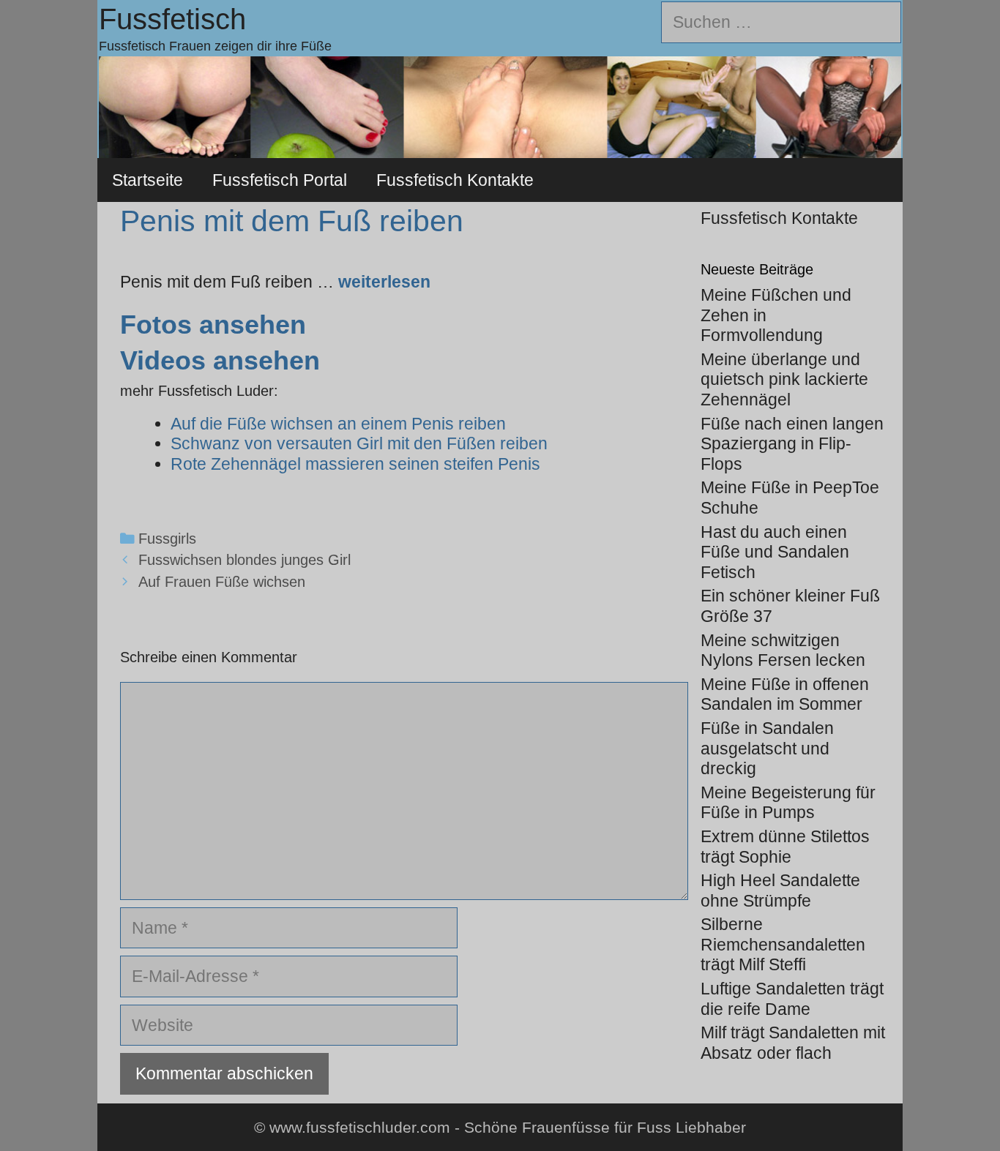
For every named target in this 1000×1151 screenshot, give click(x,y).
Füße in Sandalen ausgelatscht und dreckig (767, 748)
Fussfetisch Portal (279, 180)
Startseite (147, 180)
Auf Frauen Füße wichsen (221, 582)
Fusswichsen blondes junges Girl (244, 560)
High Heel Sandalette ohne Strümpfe (780, 890)
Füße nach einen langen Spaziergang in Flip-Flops (792, 443)
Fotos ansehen (213, 325)
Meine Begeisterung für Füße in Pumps (788, 802)
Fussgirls (167, 538)
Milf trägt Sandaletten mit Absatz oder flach (793, 1042)
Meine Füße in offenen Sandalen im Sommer (785, 694)
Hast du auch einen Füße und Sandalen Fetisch (775, 552)
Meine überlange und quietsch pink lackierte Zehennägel (784, 379)
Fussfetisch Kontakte (455, 180)
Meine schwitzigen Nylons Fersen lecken (783, 650)
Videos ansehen (220, 360)
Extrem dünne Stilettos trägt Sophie (785, 846)
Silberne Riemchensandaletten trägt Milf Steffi (783, 944)
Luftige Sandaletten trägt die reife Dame (792, 999)
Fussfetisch (172, 19)
